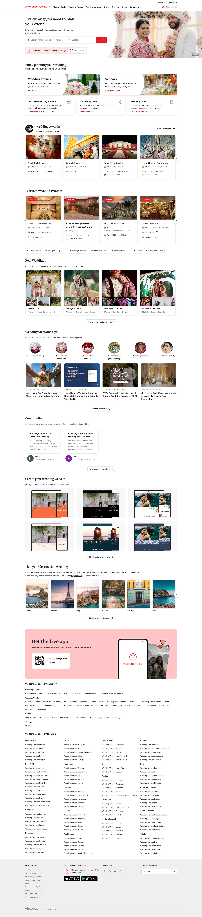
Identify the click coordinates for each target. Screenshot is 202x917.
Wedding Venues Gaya (149, 772)
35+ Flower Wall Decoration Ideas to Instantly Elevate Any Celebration (158, 396)
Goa (104, 764)
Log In (162, 7)
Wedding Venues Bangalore (75, 745)
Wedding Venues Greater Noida (38, 802)
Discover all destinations (99, 618)
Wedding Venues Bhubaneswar (152, 838)
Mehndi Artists (31, 717)
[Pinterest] (115, 871)
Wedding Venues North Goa (113, 768)
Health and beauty (167, 356)
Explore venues (34, 90)
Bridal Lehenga (96, 717)
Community (135, 7)
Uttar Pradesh (31, 810)
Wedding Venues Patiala (111, 791)
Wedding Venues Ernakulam (151, 752)
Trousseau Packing (112, 717)
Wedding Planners (78, 251)
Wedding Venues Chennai (74, 768)
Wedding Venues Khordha (150, 846)
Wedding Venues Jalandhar (112, 788)
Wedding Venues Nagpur (35, 756)
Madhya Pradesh (109, 819)
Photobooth (139, 705)
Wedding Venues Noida (34, 787)
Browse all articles (100, 409)
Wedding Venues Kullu (149, 803)
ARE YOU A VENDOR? (168, 3)
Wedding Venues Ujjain (111, 838)
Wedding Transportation (116, 702)
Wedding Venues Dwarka (35, 798)
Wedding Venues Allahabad (36, 829)
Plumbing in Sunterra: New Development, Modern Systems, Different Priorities (82, 436)
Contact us (29, 870)
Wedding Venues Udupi (73, 756)
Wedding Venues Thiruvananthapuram (155, 748)
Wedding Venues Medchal (74, 803)
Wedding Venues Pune (34, 748)
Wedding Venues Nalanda (150, 783)
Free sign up (171, 7)
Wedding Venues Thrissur (150, 760)
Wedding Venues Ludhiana (112, 780)
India (149, 872)
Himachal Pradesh (148, 787)
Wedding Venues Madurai (74, 779)
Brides (106, 7)
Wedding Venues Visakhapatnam (153, 815)
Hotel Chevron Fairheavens (155, 163)
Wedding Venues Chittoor (150, 822)
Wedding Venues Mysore (74, 748)
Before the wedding (35, 356)
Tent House (134, 702)
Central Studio (73, 163)
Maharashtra (30, 740)
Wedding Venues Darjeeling (75, 842)
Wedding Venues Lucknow (35, 814)
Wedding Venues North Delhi (36, 783)
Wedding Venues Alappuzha (151, 756)
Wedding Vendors (93, 7)
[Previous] (25, 158)
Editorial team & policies (34, 887)
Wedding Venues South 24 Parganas (78, 853)
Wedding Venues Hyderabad (75, 791)
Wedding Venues (76, 7)
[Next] (176, 158)
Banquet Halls (30, 693)
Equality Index (76, 576)
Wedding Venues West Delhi (36, 775)
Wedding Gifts (60, 702)
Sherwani (28, 726)
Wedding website (31, 897)
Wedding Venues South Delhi (36, 772)
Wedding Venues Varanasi (35, 821)
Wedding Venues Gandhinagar (76, 826)
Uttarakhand (107, 740)
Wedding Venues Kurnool (150, 830)
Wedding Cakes (102, 705)
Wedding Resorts (90, 693)
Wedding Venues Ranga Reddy (76, 795)
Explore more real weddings (100, 322)
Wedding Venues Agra (34, 818)
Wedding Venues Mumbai (35, 745)
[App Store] (72, 881)
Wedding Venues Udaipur (35, 841)
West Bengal (69, 834)
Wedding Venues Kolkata (73, 838)
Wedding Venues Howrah (74, 846)
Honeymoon (68, 705)
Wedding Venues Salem (73, 775)
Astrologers (151, 705)
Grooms (115, 7)
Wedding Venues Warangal (74, 806)
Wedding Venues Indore (111, 827)
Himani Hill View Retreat (39, 223)
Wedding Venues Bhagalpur (151, 779)
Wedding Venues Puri (148, 842)
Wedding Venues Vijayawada (151, 818)
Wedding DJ (117, 705)
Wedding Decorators (121, 251)
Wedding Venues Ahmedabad (75, 815)
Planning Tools (59, 7)
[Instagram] (120, 871)
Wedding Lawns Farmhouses (112, 693)
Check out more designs (99, 557)
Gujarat (67, 811)
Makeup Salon (65, 717)
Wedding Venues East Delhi (36, 794)
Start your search (112, 90)
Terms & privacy (31, 873)
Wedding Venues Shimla (149, 791)
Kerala (143, 740)
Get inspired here (86, 112)
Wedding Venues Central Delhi (37, 805)
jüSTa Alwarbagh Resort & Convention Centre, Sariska (79, 225)
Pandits (128, 705)
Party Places (164, 705)
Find (101, 40)
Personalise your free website (41, 112)
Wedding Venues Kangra (150, 799)
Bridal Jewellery (81, 717)
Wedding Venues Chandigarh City (115, 807)
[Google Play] (89, 881)
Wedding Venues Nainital (112, 748)
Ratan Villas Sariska (113, 163)
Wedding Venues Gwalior (112, 834)
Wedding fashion (140, 356)
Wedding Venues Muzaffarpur (152, 775)
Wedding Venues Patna (149, 768)
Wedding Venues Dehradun (113, 745)
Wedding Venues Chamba (150, 806)
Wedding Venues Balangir (150, 853)
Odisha (143, 834)
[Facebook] (105, 871)
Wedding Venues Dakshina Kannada (78, 752)
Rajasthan (29, 833)
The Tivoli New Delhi (114, 223)
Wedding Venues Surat (73, 822)
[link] (43, 292)
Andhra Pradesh (147, 811)
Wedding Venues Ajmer (34, 848)
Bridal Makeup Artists (99, 251)
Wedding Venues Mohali (111, 815)
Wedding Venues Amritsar (112, 784)
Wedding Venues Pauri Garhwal (114, 756)
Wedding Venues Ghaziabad (36, 779)
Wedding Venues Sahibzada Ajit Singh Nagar (119, 795)
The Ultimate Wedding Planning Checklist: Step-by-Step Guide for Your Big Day (81, 396)
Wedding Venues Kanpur (35, 825)
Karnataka (68, 740)
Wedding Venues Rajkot (73, 830)
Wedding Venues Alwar (34, 852)
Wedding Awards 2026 (33, 894)
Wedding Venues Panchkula (113, 811)
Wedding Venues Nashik (35, 752)
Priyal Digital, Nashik (37, 163)
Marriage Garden (54, 693)
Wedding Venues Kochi (149, 745)
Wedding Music (98, 702)
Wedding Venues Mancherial (75, 799)
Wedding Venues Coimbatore (75, 772)
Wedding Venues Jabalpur (112, 831)
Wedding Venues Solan (149, 795)
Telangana (68, 787)
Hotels (42, 693)
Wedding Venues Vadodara (74, 818)
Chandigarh (107, 799)
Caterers (138, 251)
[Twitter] (110, 871)
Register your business (33, 880)
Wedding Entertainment (151, 702)
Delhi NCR (29, 764)
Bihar (142, 764)
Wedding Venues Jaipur (34, 837)
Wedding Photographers (55, 251)
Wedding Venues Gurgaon (35, 768)
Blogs (124, 7)
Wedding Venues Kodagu (74, 760)
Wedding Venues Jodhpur (35, 845)
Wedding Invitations (154, 251)
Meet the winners (164, 128)
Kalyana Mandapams (72, 693)
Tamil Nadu (68, 764)
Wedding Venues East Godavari (153, 826)
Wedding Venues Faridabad (36, 790)
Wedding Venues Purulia (73, 849)
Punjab (105, 776)
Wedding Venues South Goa (113, 772)
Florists (167, 702)
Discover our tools (139, 112)
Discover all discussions (99, 469)
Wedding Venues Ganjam (150, 849)
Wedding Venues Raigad (35, 760)
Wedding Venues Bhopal (111, 823)
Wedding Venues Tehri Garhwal (114, 760)
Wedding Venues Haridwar (112, 752)
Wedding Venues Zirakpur (112, 804)
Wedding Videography (51, 705)
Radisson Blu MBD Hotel (153, 223)
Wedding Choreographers (35, 709)
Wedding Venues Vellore (73, 783)
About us (28, 884)
